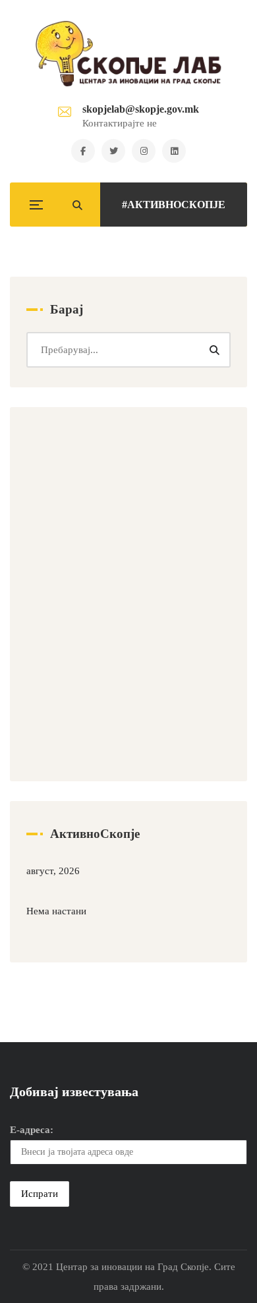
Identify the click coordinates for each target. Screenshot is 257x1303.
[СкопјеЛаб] (129, 53)
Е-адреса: (31, 1129)
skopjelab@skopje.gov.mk (140, 109)
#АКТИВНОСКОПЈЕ (173, 204)
